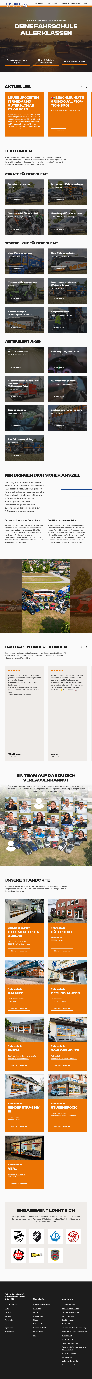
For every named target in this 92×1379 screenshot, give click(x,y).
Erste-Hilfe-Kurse (11, 1304)
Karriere (8, 1312)
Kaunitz (36, 1312)
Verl (34, 1335)
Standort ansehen (19, 951)
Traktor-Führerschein (70, 1324)
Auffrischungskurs (69, 1353)
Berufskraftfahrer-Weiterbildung (74, 1328)
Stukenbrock (38, 1332)
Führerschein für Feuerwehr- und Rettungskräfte (74, 1348)
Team (48, 4)
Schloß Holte (38, 1324)
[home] (16, 3)
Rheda (35, 1320)
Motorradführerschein (70, 1308)
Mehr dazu (59, 131)
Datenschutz (9, 1332)
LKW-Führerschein (68, 1316)
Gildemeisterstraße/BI (41, 1304)
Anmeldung (75, 4)
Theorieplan (64, 4)
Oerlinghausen (38, 1316)
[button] (39, 4)
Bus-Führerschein (68, 1320)
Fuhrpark (55, 4)
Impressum (9, 1328)
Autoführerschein (68, 1304)
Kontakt (84, 4)
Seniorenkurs (67, 1357)
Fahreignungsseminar (70, 1343)
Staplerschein (67, 1335)
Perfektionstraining (69, 1365)
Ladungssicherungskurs (70, 1361)
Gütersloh (37, 1308)
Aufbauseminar (67, 1339)
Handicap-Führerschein (70, 1312)
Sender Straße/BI (39, 1328)
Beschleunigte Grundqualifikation (74, 1332)
